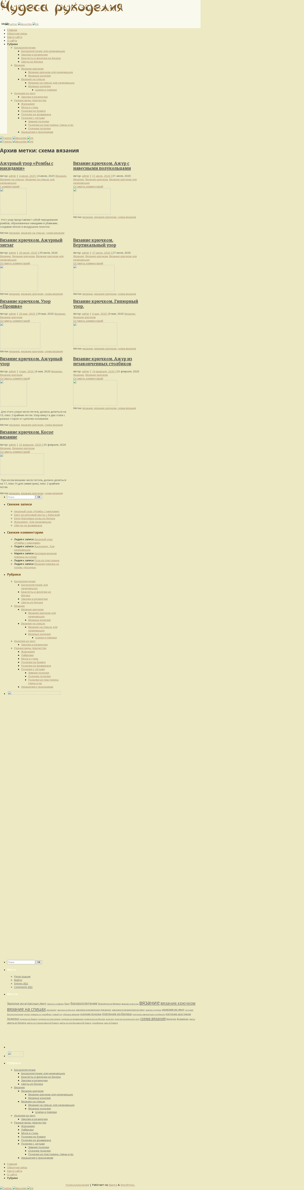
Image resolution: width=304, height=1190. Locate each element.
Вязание (19, 65)
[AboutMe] (25, 24)
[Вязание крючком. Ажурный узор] (13, 405)
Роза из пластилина (46, 560)
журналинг (52, 1010)
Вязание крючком (32, 68)
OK (39, 497)
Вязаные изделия (39, 75)
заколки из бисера (66, 1010)
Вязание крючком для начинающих (50, 72)
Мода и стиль (29, 107)
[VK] (36, 24)
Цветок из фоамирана (28, 525)
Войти (18, 980)
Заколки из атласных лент (26, 1003)
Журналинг (28, 103)
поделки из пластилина (49, 1019)
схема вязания (55, 233)
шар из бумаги (111, 1023)
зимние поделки (153, 1010)
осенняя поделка (90, 1014)
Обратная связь (17, 33)
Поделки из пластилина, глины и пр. (51, 125)
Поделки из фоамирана (36, 114)
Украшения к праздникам (37, 132)
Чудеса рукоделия (77, 1184)
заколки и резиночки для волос (93, 1009)
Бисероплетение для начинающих (43, 51)
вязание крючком (105, 217)
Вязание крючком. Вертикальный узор (94, 243)
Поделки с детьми (33, 118)
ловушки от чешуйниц (41, 1014)
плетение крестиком (178, 1014)
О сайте (12, 40)
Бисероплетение (25, 47)
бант (67, 1003)
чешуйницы (97, 1023)
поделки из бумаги (28, 1019)
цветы (192, 1019)
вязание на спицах (33, 233)
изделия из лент (173, 1010)
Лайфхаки (27, 655)
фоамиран (182, 1019)
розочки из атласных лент (127, 1019)
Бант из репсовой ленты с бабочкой (37, 515)
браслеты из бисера (109, 1003)
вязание (14, 233)
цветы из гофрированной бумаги (43, 1023)
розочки (110, 1019)
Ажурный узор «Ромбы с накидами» (36, 511)
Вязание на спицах (33, 79)
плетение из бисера (117, 1014)
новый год (57, 1014)
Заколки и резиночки (34, 54)
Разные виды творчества (30, 100)
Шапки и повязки (46, 89)
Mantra (113, 1184)
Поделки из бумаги (33, 111)
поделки (13, 1019)
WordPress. (128, 1184)
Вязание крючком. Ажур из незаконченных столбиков (102, 361)
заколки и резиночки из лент (128, 1009)
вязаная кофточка (130, 1004)
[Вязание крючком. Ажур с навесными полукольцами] (92, 213)
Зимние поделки (38, 121)
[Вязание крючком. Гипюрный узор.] (95, 345)
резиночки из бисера (94, 1019)
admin (12, 176)
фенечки (171, 1019)
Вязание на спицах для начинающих (51, 82)
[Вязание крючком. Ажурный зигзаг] (19, 290)
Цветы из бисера (32, 61)
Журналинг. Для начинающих (32, 522)
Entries (21, 983)
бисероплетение (84, 1003)
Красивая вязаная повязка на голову (35, 555)
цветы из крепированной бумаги (75, 1023)
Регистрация (22, 976)
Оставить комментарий (88, 186)
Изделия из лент (25, 93)
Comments (23, 987)
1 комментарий (9, 186)
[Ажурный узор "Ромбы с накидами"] (13, 213)
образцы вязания (71, 1014)
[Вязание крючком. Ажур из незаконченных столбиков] (95, 404)
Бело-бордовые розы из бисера (34, 518)
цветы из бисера (16, 1022)
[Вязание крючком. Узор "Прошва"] (20, 347)
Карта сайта (14, 37)
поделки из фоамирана (72, 1019)
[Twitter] (11, 24)
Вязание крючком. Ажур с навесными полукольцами (102, 166)
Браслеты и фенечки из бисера (41, 58)
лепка (27, 1014)
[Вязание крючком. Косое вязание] (22, 474)
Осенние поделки (39, 128)
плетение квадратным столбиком (148, 1014)
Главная (12, 30)
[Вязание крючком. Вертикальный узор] (94, 290)
